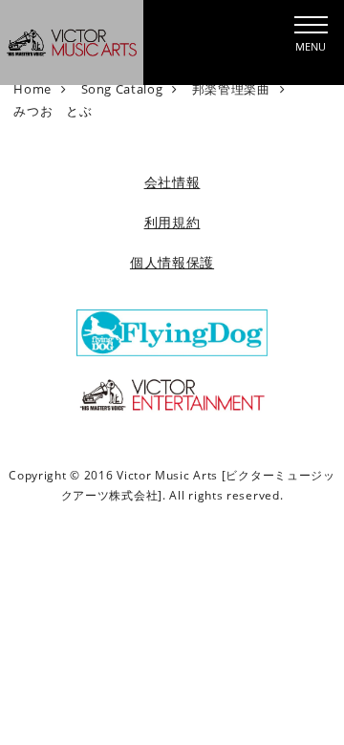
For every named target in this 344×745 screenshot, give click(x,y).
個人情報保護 (172, 262)
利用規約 (172, 222)
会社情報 (172, 182)
